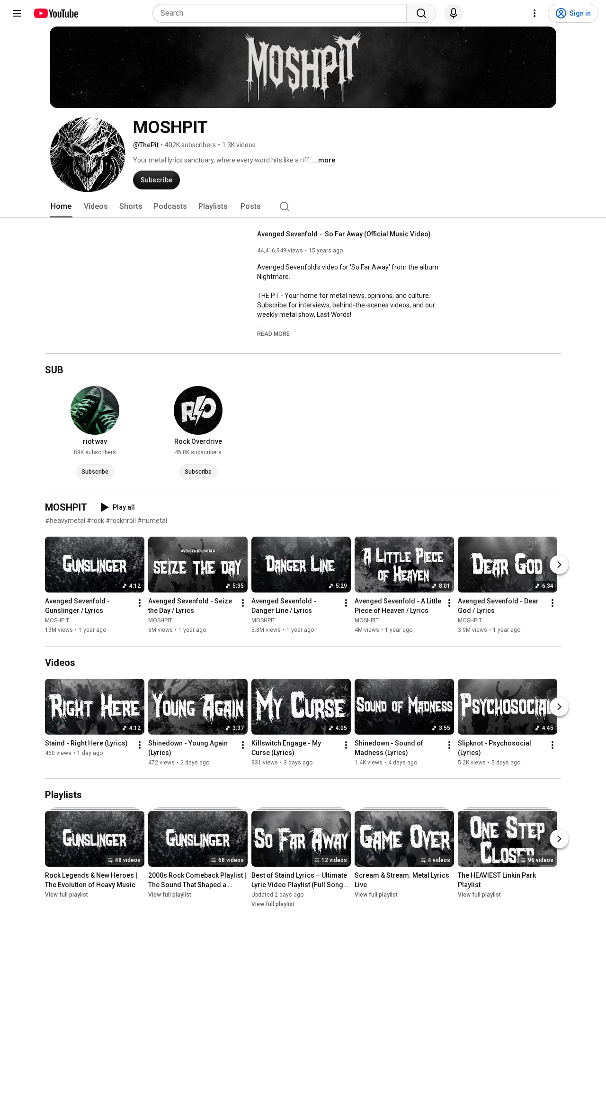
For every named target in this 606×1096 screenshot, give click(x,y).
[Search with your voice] (453, 13)
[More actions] (139, 603)
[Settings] (534, 13)
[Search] (421, 13)
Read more (273, 334)
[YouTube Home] (56, 13)
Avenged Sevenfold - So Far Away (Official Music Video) (344, 234)
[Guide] (17, 13)
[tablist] (303, 206)
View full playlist (66, 894)
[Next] (559, 565)
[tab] (61, 206)
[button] (273, 333)
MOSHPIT (57, 621)
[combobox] (282, 13)
